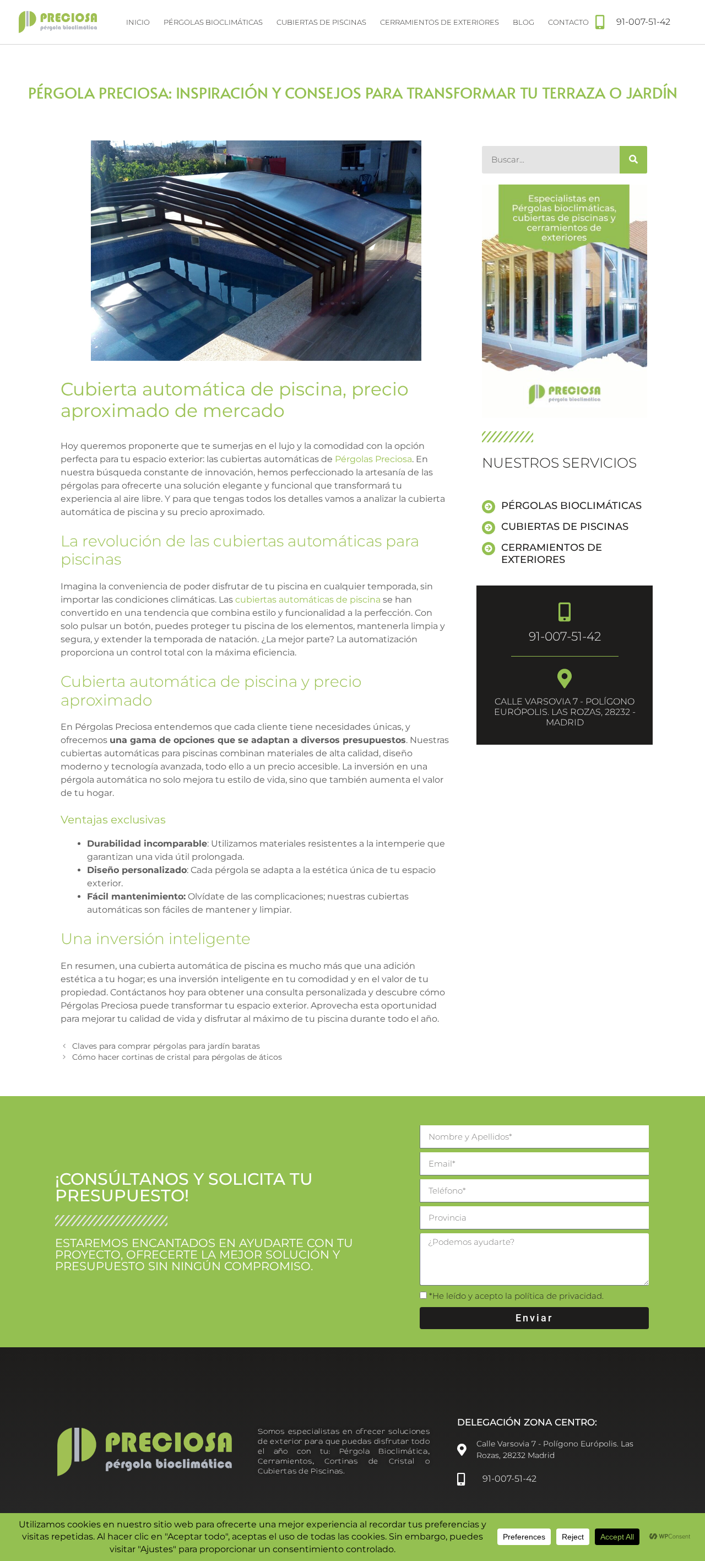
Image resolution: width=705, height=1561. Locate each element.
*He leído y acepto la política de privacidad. (516, 1296)
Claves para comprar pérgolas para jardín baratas (166, 1046)
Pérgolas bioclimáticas (213, 22)
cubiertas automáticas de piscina (308, 599)
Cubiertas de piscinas (321, 22)
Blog (523, 22)
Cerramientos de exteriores (439, 22)
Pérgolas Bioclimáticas (571, 506)
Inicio (138, 22)
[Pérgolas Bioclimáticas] (488, 506)
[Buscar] (633, 160)
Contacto (568, 22)
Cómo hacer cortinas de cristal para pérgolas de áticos (177, 1057)
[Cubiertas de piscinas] (488, 527)
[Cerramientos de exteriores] (488, 548)
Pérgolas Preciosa (373, 459)
